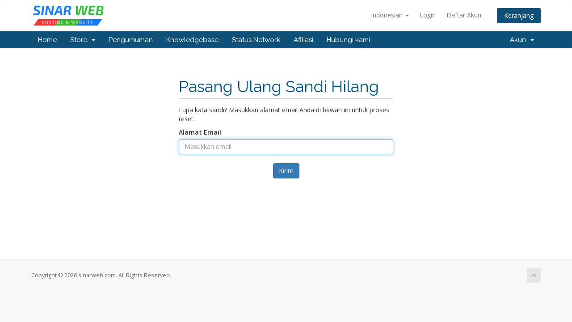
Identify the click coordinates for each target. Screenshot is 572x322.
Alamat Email (200, 132)
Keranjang (519, 15)
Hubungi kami (348, 40)
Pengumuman (131, 40)
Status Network (256, 40)
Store (80, 40)
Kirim (286, 170)
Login (428, 15)
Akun (520, 40)
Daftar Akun (463, 15)
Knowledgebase (192, 40)
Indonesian (387, 15)
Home (47, 40)
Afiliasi (303, 40)
